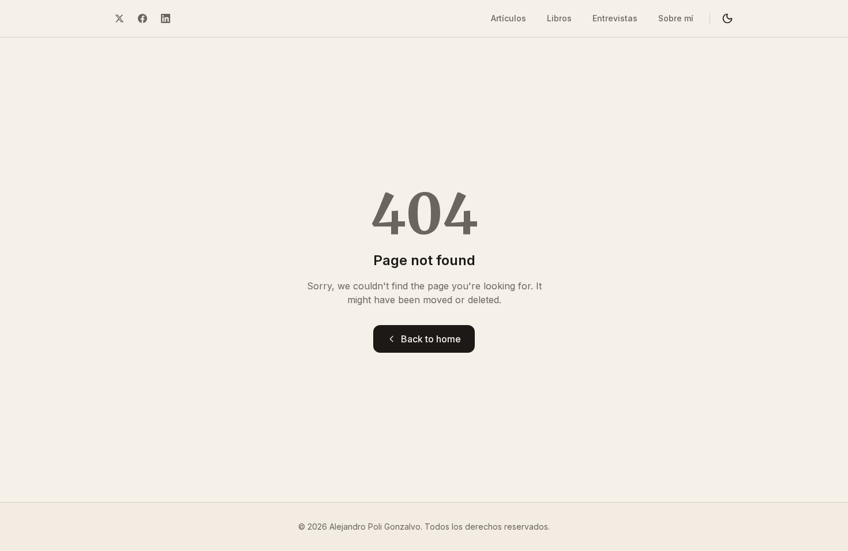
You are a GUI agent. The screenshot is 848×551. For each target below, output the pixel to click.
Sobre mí (675, 18)
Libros (559, 18)
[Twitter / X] (119, 18)
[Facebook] (142, 18)
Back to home (431, 339)
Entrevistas (614, 18)
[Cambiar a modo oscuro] (727, 18)
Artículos (508, 18)
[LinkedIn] (165, 18)
